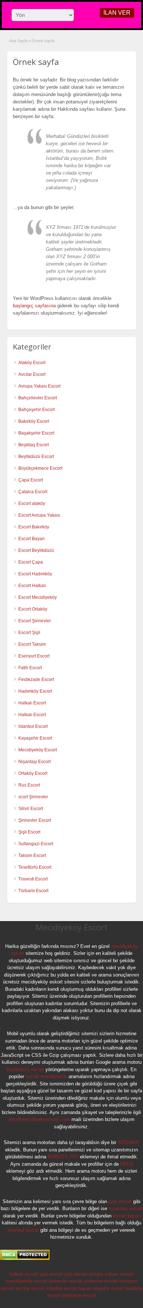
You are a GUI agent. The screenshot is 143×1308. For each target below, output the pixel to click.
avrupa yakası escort (111, 1274)
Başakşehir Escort (36, 433)
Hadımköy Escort (35, 691)
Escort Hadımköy (35, 573)
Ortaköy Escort (32, 773)
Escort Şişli (29, 632)
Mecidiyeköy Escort (37, 749)
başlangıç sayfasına (34, 305)
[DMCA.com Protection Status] (25, 1258)
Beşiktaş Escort (33, 444)
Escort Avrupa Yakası (39, 515)
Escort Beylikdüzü (36, 550)
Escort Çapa (30, 562)
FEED (126, 1164)
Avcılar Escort (31, 374)
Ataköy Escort (31, 362)
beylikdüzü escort (25, 1069)
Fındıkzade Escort (36, 679)
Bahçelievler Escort (37, 397)
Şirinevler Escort (34, 820)
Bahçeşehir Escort (36, 409)
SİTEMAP (128, 1142)
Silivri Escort (30, 808)
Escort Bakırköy (33, 527)
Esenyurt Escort (34, 656)
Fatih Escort (30, 667)
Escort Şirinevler (34, 620)
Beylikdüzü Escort (36, 456)
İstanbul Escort (33, 726)
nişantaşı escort (126, 1208)
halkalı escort (24, 1274)
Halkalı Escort (32, 703)
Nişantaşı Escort (34, 761)
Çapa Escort (30, 480)
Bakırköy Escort (33, 421)
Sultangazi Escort (35, 843)
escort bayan (126, 1216)
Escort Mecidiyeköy (37, 597)
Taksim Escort (32, 855)
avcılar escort (29, 1288)
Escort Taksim (32, 644)
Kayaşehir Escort (35, 738)
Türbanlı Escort (33, 890)
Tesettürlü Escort (34, 867)
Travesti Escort (33, 879)
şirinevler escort (65, 1281)
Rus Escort (29, 785)
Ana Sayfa (18, 41)
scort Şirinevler (33, 796)
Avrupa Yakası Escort (39, 386)
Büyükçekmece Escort (40, 468)
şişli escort (120, 1201)
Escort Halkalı (32, 585)
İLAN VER (117, 13)
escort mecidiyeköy (46, 1076)
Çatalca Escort (32, 491)
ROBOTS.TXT (63, 1156)
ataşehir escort (108, 1288)
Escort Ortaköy (32, 609)
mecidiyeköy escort (26, 1281)
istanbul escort (23, 1230)
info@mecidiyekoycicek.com (39, 1119)
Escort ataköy (31, 503)
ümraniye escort (79, 1295)
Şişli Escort (29, 832)
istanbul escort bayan (68, 1288)
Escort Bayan (31, 538)
